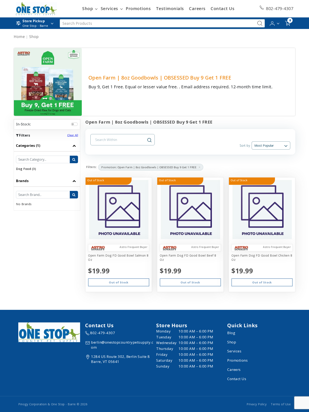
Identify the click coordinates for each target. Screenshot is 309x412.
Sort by (245, 145)
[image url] (36, 8)
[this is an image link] (49, 332)
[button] (275, 23)
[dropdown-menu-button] (96, 8)
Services (109, 8)
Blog (231, 332)
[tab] (47, 157)
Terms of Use (281, 404)
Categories (28, 145)
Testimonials (170, 8)
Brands (22, 181)
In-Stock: (23, 124)
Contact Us (222, 8)
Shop (87, 8)
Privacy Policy (257, 404)
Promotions (138, 8)
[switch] (74, 124)
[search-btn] (74, 159)
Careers (197, 8)
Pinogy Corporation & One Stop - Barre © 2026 (52, 404)
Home (19, 36)
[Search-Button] (260, 23)
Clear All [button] (72, 135)
